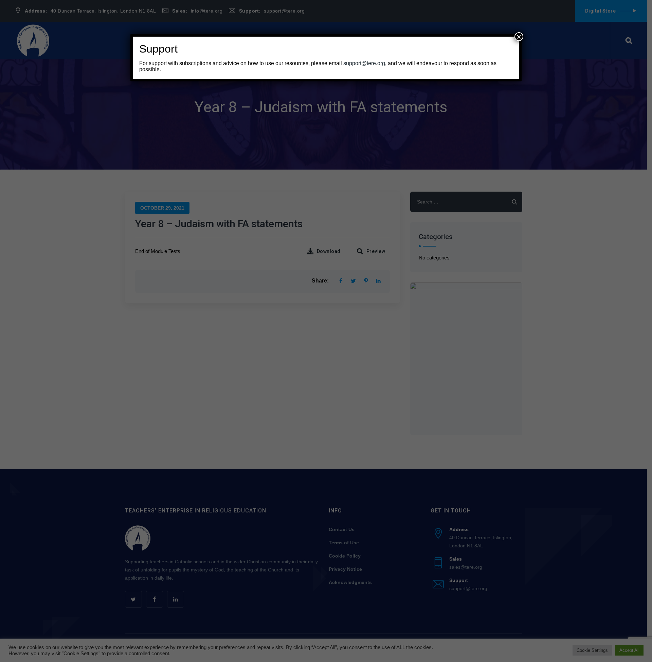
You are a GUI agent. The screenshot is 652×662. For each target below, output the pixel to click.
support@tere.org (364, 63)
